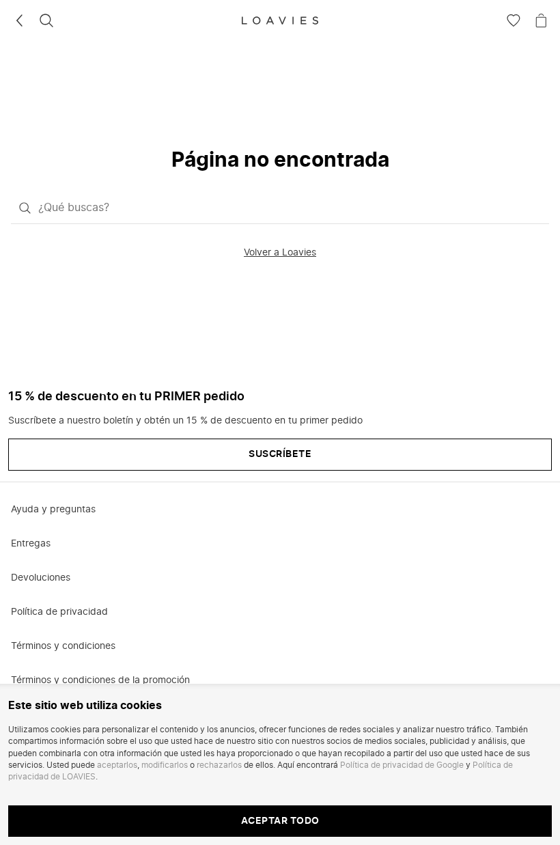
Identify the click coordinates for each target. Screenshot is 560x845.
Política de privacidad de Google (402, 765)
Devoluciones (40, 578)
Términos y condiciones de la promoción (100, 680)
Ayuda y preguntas (53, 509)
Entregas (31, 544)
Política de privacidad (59, 612)
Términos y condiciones (63, 646)
